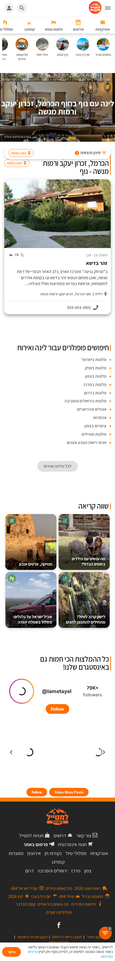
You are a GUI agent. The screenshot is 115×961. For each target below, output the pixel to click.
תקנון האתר (95, 936)
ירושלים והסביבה (52, 871)
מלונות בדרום (95, 393)
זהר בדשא (97, 263)
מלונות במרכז (94, 384)
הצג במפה (18, 153)
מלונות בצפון (95, 376)
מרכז (75, 871)
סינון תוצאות (88, 152)
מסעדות (16, 853)
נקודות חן (53, 853)
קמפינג (58, 862)
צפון (87, 871)
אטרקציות (99, 853)
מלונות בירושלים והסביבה (85, 401)
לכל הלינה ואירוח (57, 466)
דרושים (59, 835)
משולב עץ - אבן (97, 255)
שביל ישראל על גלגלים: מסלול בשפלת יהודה (32, 619)
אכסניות (99, 417)
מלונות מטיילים (94, 434)
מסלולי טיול (76, 853)
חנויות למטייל (31, 835)
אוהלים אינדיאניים (91, 409)
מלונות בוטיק (95, 368)
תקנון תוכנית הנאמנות (32, 936)
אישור (11, 951)
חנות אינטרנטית (72, 844)
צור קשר (83, 835)
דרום (29, 871)
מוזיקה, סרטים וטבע (35, 564)
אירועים (34, 853)
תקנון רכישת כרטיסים (67, 936)
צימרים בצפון (95, 426)
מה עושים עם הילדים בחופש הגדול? (88, 561)
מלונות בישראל (94, 359)
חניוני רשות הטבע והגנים (86, 442)
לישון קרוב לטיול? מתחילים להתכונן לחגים (85, 619)
